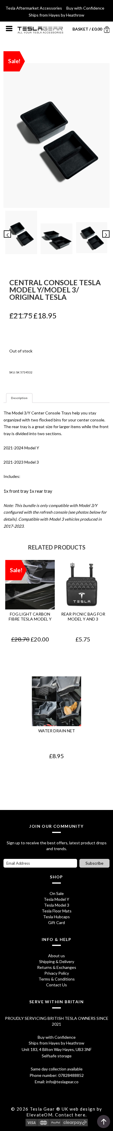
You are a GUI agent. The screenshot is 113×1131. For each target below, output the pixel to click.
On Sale (57, 893)
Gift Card (56, 922)
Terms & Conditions (57, 978)
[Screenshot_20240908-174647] (56, 135)
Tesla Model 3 (56, 905)
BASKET (80, 28)
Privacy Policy (56, 973)
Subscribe (94, 863)
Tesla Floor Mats (57, 910)
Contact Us (56, 984)
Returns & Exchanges (56, 967)
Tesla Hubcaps (56, 916)
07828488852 (71, 1075)
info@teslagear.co (62, 1081)
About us (56, 955)
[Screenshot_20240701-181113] (56, 238)
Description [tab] (19, 398)
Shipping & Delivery (56, 961)
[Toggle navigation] (9, 28)
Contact (64, 1114)
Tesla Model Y (56, 899)
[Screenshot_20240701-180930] (92, 237)
